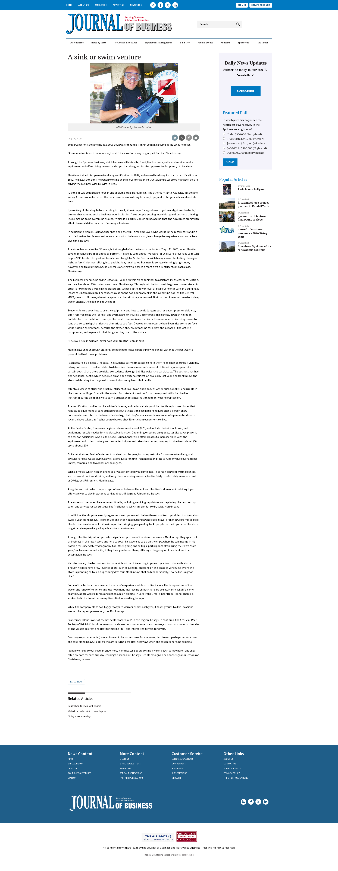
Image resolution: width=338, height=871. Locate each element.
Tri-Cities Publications (236, 777)
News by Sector (99, 42)
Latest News (76, 681)
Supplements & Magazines (158, 42)
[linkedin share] (175, 137)
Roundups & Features (126, 42)
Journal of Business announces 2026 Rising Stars (252, 233)
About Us (83, 5)
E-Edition (185, 42)
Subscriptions (179, 773)
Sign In (242, 5)
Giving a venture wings (80, 716)
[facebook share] (189, 137)
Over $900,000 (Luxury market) (246, 152)
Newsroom (136, 5)
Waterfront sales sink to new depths (87, 711)
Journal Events (205, 42)
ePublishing (188, 854)
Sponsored (243, 42)
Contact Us (230, 763)
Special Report (76, 763)
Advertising (178, 768)
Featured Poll (235, 112)
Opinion (72, 777)
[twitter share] (182, 137)
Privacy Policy (232, 773)
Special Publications (131, 773)
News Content (80, 753)
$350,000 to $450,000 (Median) (245, 139)
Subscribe (101, 5)
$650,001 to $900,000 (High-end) (247, 148)
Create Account (260, 5)
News (70, 758)
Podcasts (225, 42)
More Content (132, 753)
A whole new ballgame (252, 189)
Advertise (118, 5)
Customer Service (187, 753)
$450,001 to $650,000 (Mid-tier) (246, 143)
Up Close (72, 768)
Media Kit (176, 777)
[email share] (196, 137)
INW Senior (262, 42)
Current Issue (77, 42)
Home (69, 5)
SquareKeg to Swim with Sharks (84, 705)
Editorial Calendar (182, 758)
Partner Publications (131, 777)
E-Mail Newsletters (130, 763)
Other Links (234, 753)
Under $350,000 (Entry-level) (244, 134)
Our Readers (179, 763)
